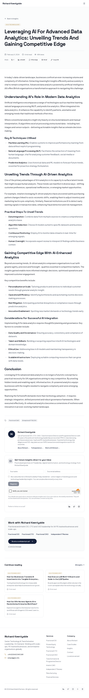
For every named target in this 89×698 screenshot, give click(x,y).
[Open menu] (84, 3)
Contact (70, 652)
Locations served (73, 656)
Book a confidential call (21, 541)
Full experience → (37, 448)
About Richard (72, 640)
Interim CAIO (50, 665)
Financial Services (52, 677)
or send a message (14, 546)
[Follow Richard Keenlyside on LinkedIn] (69, 507)
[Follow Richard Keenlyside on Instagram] (79, 507)
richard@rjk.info (13, 658)
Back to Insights (12, 19)
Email (45, 60)
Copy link (56, 60)
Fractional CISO (42, 534)
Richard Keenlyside (12, 3)
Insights (70, 648)
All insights (78, 565)
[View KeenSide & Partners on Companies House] (82, 689)
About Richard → (24, 448)
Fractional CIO (13, 534)
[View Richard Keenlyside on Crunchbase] (78, 689)
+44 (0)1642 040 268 (15, 654)
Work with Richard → (52, 448)
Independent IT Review (59, 534)
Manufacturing (51, 673)
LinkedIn (22, 60)
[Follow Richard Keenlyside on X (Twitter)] (74, 507)
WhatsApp (34, 60)
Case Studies (71, 644)
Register (13, 484)
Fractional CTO (28, 534)
